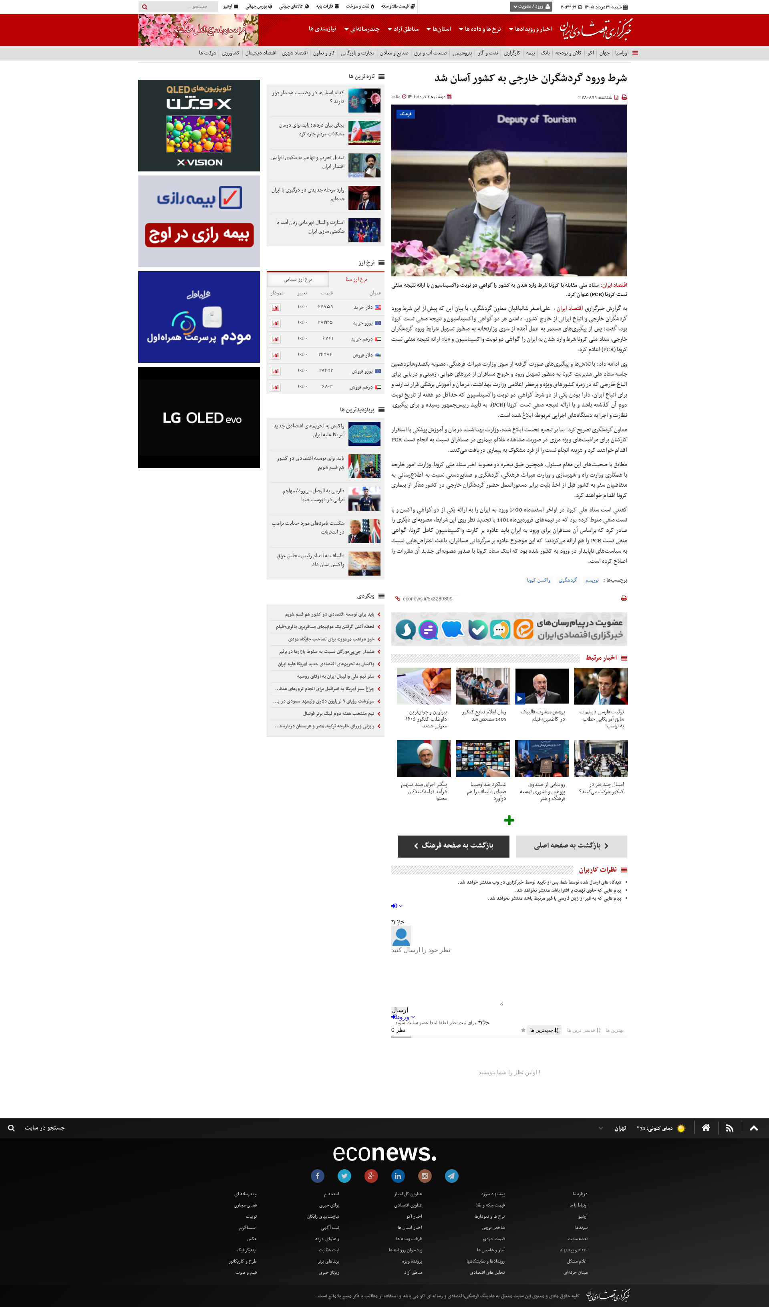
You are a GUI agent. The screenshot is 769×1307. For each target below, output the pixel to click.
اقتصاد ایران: (614, 285)
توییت (251, 1216)
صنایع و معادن (394, 53)
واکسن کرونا (538, 580)
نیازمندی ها (322, 29)
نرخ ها (483, 29)
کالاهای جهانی (291, 6)
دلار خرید (363, 307)
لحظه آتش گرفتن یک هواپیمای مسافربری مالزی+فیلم (326, 627)
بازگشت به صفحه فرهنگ (456, 846)
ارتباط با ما (579, 1205)
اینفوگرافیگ (247, 1250)
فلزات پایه (325, 6)
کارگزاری (512, 53)
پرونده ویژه (412, 1261)
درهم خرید (362, 339)
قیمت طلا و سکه (395, 6)
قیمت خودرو (494, 1239)
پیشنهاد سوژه (493, 1194)
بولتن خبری (329, 1205)
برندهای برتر (328, 1261)
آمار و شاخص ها (491, 1250)
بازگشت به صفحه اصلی (568, 846)
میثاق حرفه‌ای (576, 1273)
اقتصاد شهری (295, 53)
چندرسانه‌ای (364, 29)
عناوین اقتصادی (408, 1205)
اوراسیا (621, 53)
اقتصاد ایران (570, 308)
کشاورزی (231, 53)
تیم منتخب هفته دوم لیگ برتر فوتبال (339, 714)
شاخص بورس (493, 1228)
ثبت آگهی (330, 1228)
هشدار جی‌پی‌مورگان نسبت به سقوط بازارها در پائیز (327, 652)
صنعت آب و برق (430, 53)
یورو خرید (363, 323)
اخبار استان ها (410, 1228)
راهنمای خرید (327, 1239)
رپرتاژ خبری (329, 1273)
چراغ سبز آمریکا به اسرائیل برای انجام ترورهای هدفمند (324, 689)
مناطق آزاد (406, 29)
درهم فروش (361, 387)
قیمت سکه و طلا (490, 1205)
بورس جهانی (257, 6)
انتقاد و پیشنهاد (574, 1250)
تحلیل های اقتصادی (487, 1273)
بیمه (530, 53)
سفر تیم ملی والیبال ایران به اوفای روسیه (336, 677)
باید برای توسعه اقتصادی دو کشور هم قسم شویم (330, 614)
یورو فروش (362, 371)
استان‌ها (441, 29)
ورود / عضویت (530, 6)
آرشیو (228, 6)
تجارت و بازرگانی (357, 53)
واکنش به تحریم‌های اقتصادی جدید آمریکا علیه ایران (327, 664)
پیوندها (581, 1228)
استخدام (331, 1194)
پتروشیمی (462, 53)
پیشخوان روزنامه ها (405, 1250)
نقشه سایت (578, 1239)
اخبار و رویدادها (533, 29)
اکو (591, 53)
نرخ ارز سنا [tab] (356, 279)
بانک (545, 53)
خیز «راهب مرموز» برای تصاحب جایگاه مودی (332, 639)
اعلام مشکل (577, 1261)
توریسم (592, 580)
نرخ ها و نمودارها (490, 1216)
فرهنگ (406, 114)
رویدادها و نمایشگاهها (486, 1261)
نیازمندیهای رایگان (323, 1216)
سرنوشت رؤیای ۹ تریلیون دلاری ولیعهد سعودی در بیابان (323, 701)
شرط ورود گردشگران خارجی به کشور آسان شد (530, 79)
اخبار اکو (414, 1216)
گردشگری (568, 580)
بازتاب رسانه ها (409, 1239)
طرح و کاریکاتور (243, 1261)
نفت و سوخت (358, 6)
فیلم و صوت (246, 1273)
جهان (605, 53)
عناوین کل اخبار (408, 1194)
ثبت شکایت (329, 1250)
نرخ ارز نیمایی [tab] (298, 279)
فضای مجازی (245, 1205)
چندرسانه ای (245, 1194)
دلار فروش (363, 355)
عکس (252, 1239)
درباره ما (580, 1194)
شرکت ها (207, 53)
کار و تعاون (324, 53)
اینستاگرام (248, 1228)
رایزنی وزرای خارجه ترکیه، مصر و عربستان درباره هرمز (324, 726)
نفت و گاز (488, 53)
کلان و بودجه (569, 53)
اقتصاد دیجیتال (261, 53)
